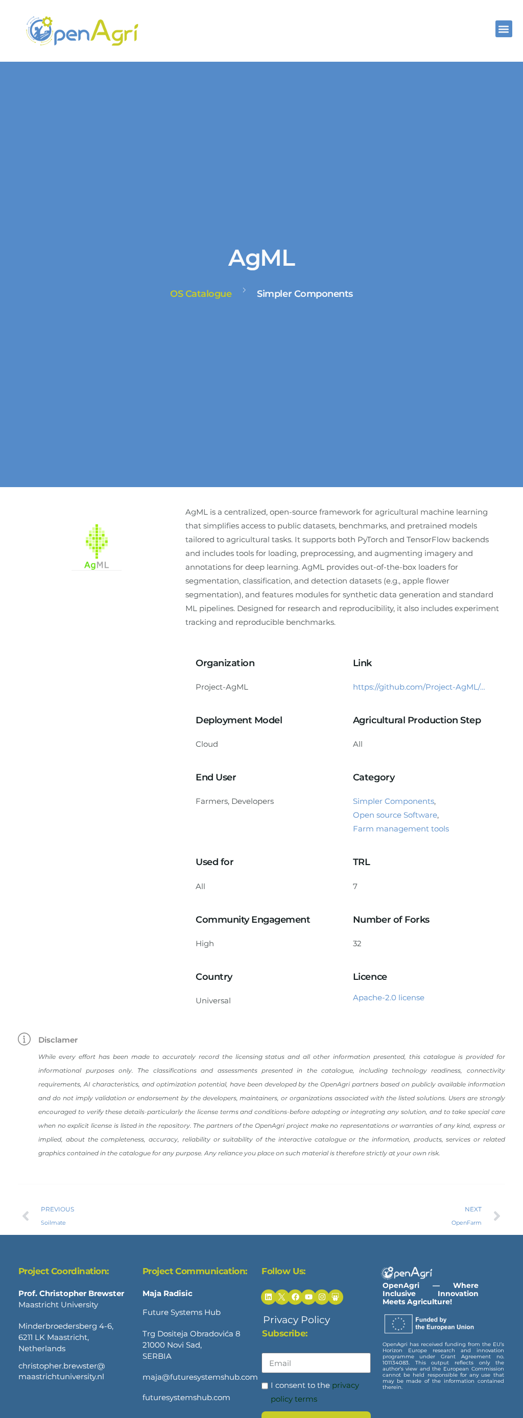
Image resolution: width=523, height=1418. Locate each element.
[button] (503, 28)
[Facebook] (295, 1297)
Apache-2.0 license (388, 997)
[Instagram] (321, 1297)
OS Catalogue (200, 293)
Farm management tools (401, 828)
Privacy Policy (296, 1320)
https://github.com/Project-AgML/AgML (421, 687)
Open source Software (395, 815)
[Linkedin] (268, 1297)
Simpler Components (393, 801)
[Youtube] (308, 1297)
